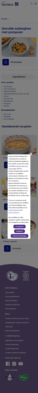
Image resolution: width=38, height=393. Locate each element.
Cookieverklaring (14, 210)
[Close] (31, 154)
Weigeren (19, 231)
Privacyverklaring (14, 212)
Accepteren (19, 226)
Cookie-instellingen (19, 236)
